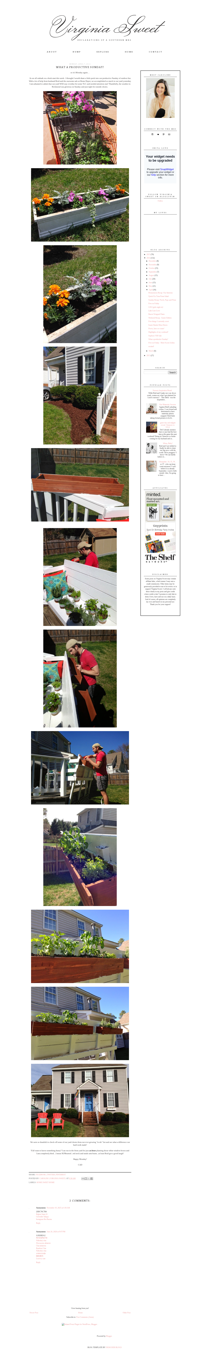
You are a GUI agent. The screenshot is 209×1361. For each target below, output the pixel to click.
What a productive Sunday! (158, 339)
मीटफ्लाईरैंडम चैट (41, 1238)
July (150, 279)
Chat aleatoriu (41, 1246)
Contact (155, 51)
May (151, 286)
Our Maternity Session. (167, 404)
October (152, 268)
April (151, 290)
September (153, 272)
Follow (160, 201)
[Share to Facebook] (91, 1178)
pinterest (61, 1175)
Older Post (127, 1313)
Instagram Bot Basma (44, 1219)
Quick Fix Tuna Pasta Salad (158, 296)
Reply (38, 1223)
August (152, 275)
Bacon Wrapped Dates (156, 314)
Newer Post (34, 1313)
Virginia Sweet (104, 26)
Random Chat (41, 1248)
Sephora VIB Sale (155, 336)
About (52, 51)
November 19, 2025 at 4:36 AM (58, 1208)
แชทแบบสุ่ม (41, 1253)
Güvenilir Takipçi (42, 1217)
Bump (77, 51)
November (153, 265)
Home (129, 51)
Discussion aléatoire (43, 1243)
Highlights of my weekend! (158, 332)
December (153, 261)
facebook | (41, 1175)
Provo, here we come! (156, 328)
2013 (149, 355)
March (151, 351)
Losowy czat (40, 1258)
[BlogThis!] (85, 1178)
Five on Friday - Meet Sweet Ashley (161, 343)
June (151, 282)
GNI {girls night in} (155, 307)
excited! (151, 346)
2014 (149, 258)
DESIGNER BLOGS (114, 1347)
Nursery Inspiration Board (162, 390)
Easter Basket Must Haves (158, 325)
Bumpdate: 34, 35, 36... (167, 462)
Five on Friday (153, 303)
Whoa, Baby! (168, 443)
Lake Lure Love (154, 311)
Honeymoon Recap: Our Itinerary (160, 293)
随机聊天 (39, 1256)
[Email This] (82, 1178)
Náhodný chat (41, 1240)
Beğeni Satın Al (41, 1214)
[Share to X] (88, 1178)
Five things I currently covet (158, 321)
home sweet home (45, 1182)
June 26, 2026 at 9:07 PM (56, 1232)
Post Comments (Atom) (85, 1317)
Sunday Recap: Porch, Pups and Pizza (162, 300)
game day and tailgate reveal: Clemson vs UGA (167, 425)
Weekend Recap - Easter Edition (160, 318)
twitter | (51, 1175)
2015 (149, 254)
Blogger (109, 1336)
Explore (103, 51)
